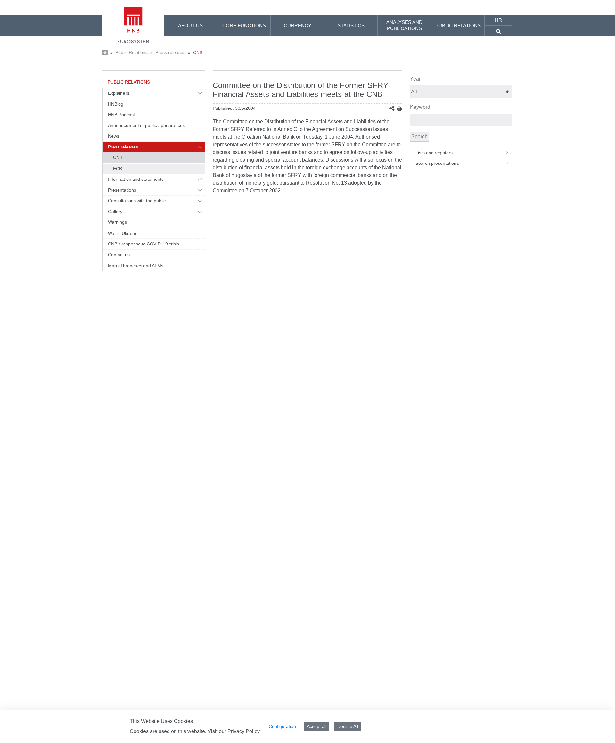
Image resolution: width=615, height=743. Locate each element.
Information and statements (136, 179)
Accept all (316, 726)
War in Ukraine (123, 233)
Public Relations (131, 52)
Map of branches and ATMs (135, 265)
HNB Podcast (121, 114)
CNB (197, 52)
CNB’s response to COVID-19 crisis (143, 243)
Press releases (170, 52)
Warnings (117, 222)
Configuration (282, 726)
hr (498, 20)
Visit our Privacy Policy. (234, 731)
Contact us (119, 254)
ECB (117, 168)
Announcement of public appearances (146, 125)
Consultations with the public (137, 200)
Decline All (347, 726)
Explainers (118, 93)
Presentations (122, 190)
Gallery (115, 211)
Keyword (420, 107)
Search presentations (437, 163)
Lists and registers (434, 152)
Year (415, 79)
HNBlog (115, 104)
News (113, 136)
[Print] (399, 108)
